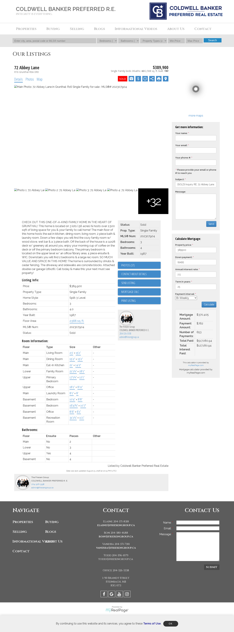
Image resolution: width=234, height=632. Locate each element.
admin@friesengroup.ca (129, 337)
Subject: (179, 179)
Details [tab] (18, 79)
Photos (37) (128, 265)
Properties (23, 522)
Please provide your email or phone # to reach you (195, 171)
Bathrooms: (30, 429)
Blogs (99, 29)
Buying (52, 522)
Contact (203, 29)
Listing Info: (30, 280)
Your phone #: (183, 157)
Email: (168, 528)
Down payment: (183, 257)
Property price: (183, 245)
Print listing (128, 301)
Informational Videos (28, 541)
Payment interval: (185, 294)
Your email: (181, 145)
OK (171, 623)
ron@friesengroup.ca (116, 536)
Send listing (128, 283)
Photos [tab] (30, 79)
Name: (167, 522)
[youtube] (120, 594)
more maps (196, 115)
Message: (180, 191)
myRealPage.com (196, 365)
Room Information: (35, 341)
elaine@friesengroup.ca (116, 525)
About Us (54, 541)
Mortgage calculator (141, 292)
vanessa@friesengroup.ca (116, 548)
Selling (20, 531)
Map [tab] (39, 79)
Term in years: (183, 281)
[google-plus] (112, 594)
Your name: (181, 133)
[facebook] (104, 594)
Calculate (209, 304)
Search (212, 40)
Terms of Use (152, 623)
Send (211, 224)
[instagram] (127, 594)
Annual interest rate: (186, 269)
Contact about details (134, 274)
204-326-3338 (125, 333)
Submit (211, 567)
